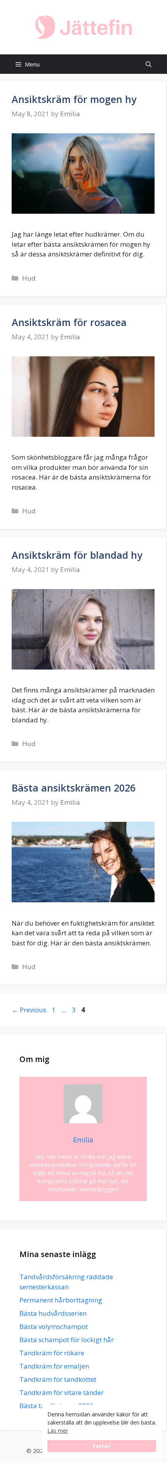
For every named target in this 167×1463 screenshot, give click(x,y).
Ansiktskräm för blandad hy (77, 554)
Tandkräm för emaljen (54, 1366)
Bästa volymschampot (53, 1326)
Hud (29, 278)
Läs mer (57, 1430)
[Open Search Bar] (148, 64)
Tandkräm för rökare (51, 1352)
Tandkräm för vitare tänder (61, 1392)
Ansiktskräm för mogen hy (74, 99)
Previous (29, 1009)
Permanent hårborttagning (60, 1300)
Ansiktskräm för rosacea (69, 322)
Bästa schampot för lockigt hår (66, 1339)
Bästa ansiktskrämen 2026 (74, 787)
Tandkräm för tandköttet (57, 1379)
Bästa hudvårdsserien (53, 1313)
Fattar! (102, 1446)
